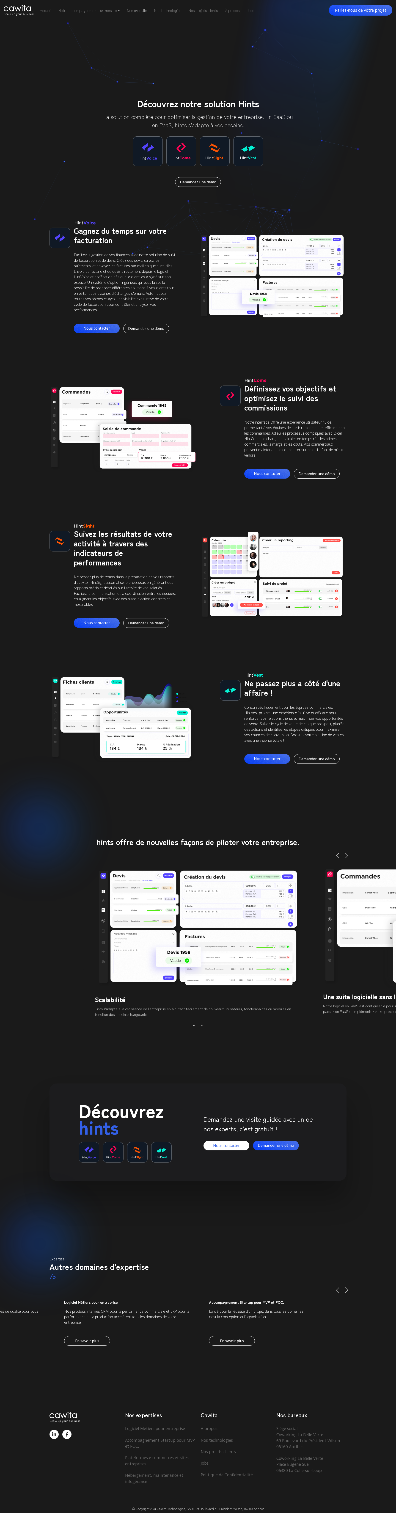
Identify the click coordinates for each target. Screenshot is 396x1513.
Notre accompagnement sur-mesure (87, 10)
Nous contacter (96, 328)
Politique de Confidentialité (227, 1474)
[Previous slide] (338, 1290)
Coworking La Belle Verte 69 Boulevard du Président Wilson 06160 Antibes (308, 1441)
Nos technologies (167, 10)
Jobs (250, 10)
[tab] (194, 1025)
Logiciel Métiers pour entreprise (155, 1428)
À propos (232, 10)
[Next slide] (346, 856)
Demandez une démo (198, 182)
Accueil (45, 10)
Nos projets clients (203, 10)
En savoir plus (87, 1340)
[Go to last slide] (338, 856)
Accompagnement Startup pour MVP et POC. (160, 1443)
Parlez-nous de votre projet (360, 10)
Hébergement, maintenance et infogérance (154, 1478)
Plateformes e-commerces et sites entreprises (157, 1460)
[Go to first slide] (346, 1290)
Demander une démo (146, 328)
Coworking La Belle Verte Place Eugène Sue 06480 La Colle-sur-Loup (299, 1464)
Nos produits (137, 10)
